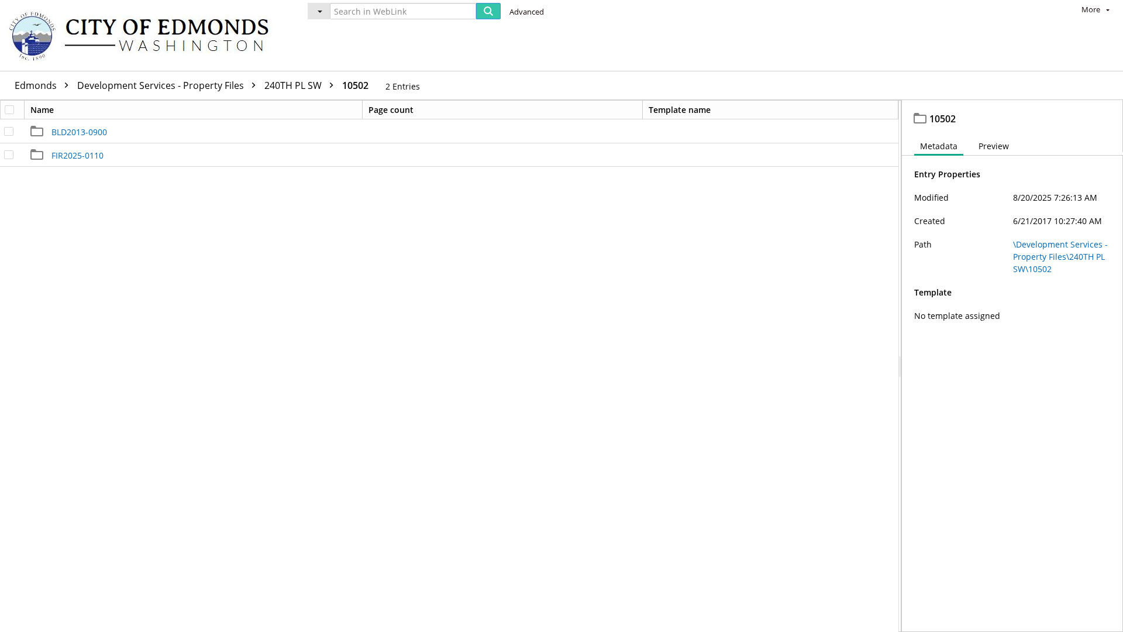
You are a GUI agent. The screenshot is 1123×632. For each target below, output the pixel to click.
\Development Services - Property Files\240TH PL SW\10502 (1060, 256)
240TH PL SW (294, 85)
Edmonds (37, 85)
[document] (1012, 366)
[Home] (144, 35)
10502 (355, 85)
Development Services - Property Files (161, 85)
